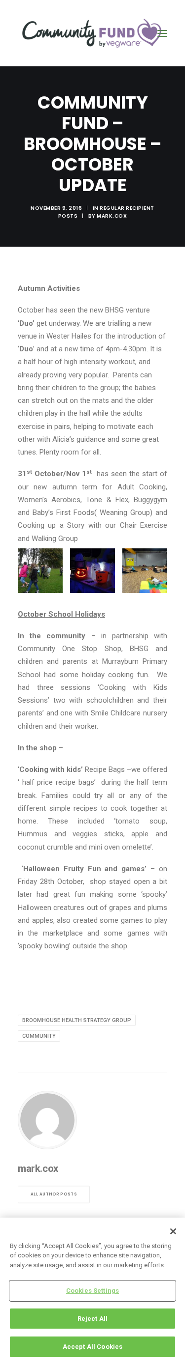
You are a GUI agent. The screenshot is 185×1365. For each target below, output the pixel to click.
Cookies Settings (92, 1290)
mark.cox (112, 216)
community (39, 1036)
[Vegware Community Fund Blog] (92, 33)
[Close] (173, 1231)
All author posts (54, 1194)
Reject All (92, 1318)
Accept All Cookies (92, 1346)
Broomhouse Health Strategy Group (76, 1020)
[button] (162, 33)
